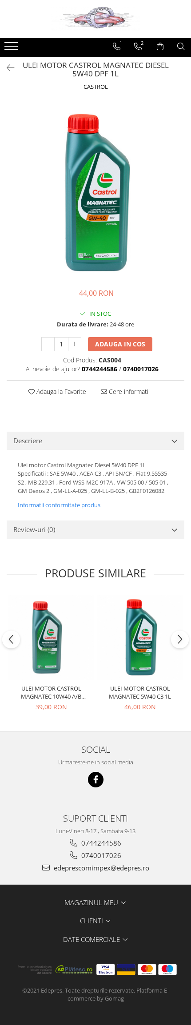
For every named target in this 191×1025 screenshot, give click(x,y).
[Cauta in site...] (181, 47)
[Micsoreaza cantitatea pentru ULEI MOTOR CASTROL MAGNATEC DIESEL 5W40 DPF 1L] (48, 344)
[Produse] (12, 49)
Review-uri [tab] (34, 529)
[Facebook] (95, 779)
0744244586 (100, 842)
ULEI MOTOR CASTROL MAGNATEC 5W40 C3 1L (140, 692)
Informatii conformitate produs (59, 505)
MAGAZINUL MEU (92, 902)
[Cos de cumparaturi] (160, 47)
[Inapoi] (6, 68)
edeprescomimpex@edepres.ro (100, 867)
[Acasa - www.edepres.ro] (95, 19)
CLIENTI (92, 920)
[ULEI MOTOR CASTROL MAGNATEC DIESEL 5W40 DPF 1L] (95, 190)
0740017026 (100, 855)
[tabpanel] (95, 190)
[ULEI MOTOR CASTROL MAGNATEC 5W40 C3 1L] (140, 637)
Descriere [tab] (27, 440)
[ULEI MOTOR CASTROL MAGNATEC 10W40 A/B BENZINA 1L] (51, 637)
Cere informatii (128, 391)
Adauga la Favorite (60, 391)
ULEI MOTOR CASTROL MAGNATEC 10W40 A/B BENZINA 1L (51, 692)
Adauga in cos (120, 344)
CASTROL (96, 87)
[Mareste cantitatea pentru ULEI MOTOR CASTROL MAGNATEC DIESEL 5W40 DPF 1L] (74, 344)
